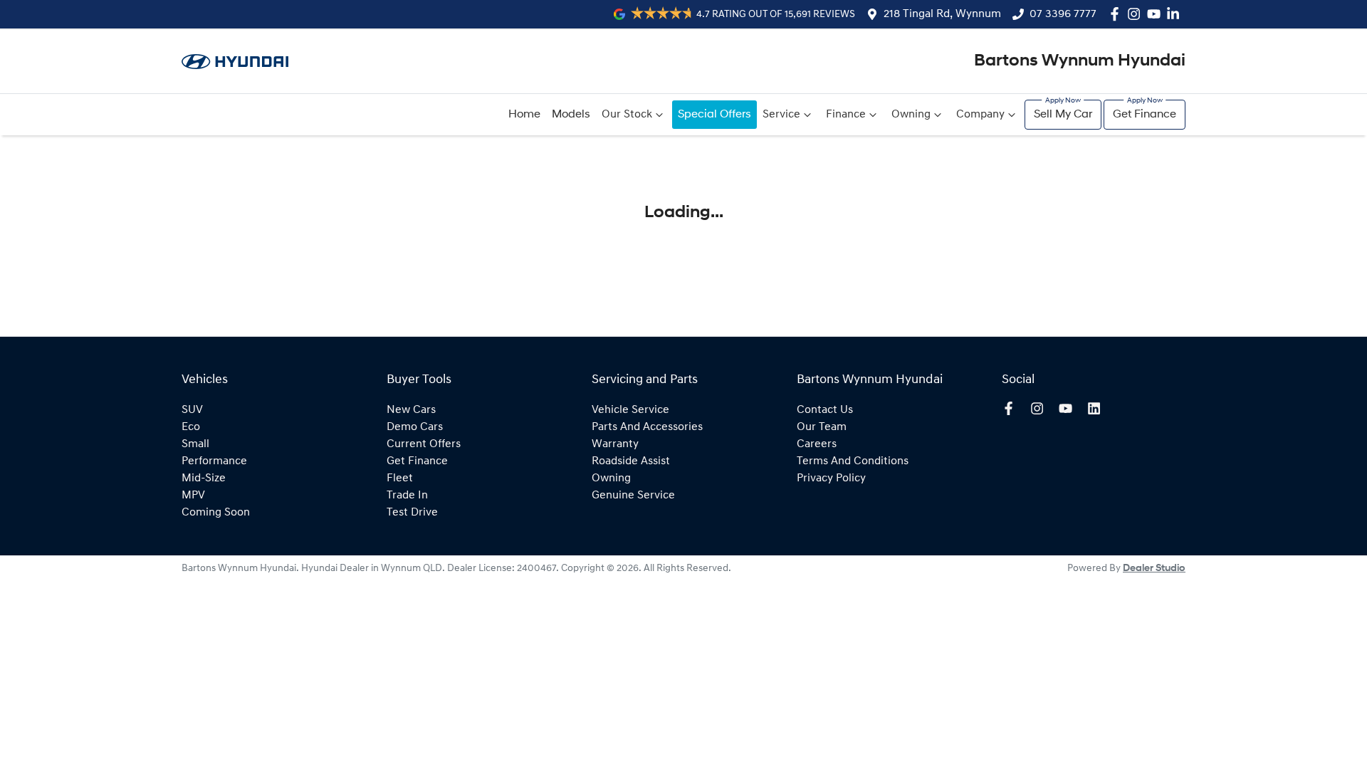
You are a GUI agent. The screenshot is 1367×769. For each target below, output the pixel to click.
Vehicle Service (630, 410)
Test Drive (412, 512)
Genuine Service (633, 495)
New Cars (411, 410)
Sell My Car (1063, 114)
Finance (846, 114)
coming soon (216, 512)
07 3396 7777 (1063, 14)
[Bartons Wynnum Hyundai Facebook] (1117, 14)
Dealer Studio (1154, 568)
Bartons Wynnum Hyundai (1079, 61)
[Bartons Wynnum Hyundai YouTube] (1156, 14)
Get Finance (1144, 114)
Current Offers (424, 444)
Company (980, 114)
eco (191, 427)
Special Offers (714, 114)
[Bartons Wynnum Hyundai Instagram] (1136, 14)
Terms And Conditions (852, 461)
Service (781, 114)
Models (571, 114)
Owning (911, 114)
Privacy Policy (831, 478)
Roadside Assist (631, 461)
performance (214, 461)
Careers (817, 444)
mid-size (204, 478)
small (195, 444)
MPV (193, 495)
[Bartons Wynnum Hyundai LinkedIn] (1175, 14)
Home (524, 114)
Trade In (407, 495)
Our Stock (627, 114)
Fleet (400, 478)
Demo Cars (415, 427)
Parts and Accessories (647, 427)
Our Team (822, 427)
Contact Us (825, 410)
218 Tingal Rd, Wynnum (942, 14)
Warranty (615, 444)
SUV (192, 410)
